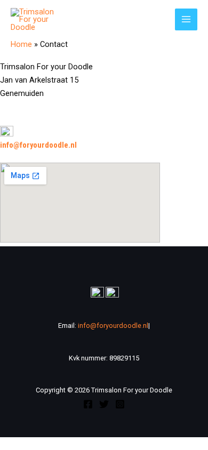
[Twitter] (104, 404)
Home (21, 44)
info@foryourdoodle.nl (38, 145)
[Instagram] (120, 404)
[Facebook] (88, 404)
